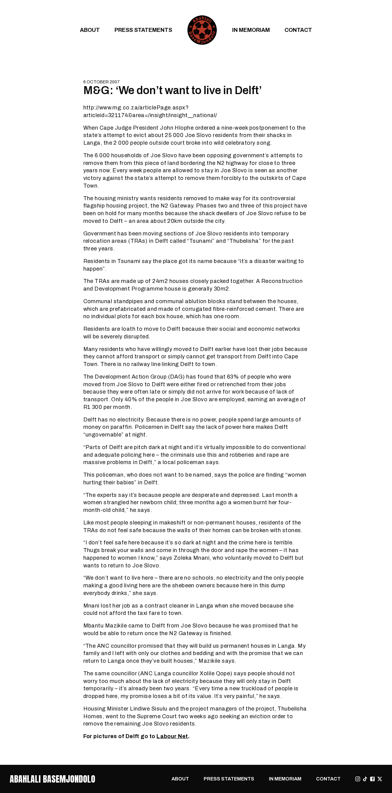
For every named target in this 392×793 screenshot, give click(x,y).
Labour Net (172, 736)
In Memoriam (251, 30)
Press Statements (143, 30)
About (90, 30)
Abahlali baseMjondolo (52, 778)
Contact (298, 30)
